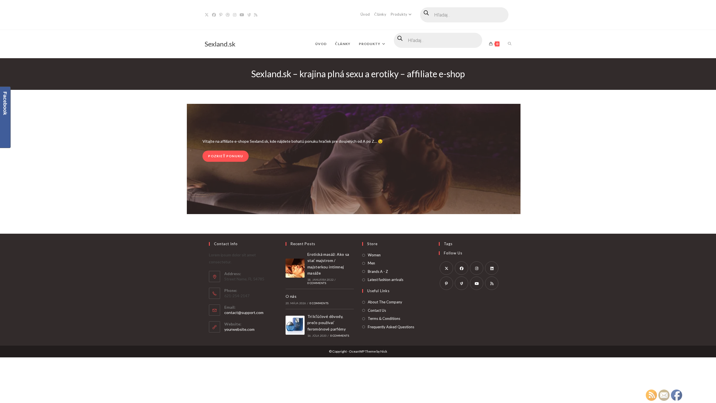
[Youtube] (242, 15)
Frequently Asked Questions (391, 327)
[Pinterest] (221, 15)
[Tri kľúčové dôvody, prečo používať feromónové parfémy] (295, 325)
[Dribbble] (227, 15)
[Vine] (249, 15)
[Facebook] (214, 15)
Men (371, 263)
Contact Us (377, 310)
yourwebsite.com (239, 329)
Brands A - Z (378, 271)
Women (374, 255)
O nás (291, 296)
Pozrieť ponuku (225, 156)
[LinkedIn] (491, 268)
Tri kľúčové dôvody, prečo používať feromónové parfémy (326, 322)
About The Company (385, 302)
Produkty (399, 14)
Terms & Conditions (384, 318)
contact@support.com (243, 312)
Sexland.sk (220, 44)
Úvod (365, 14)
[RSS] (255, 15)
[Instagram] (234, 15)
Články (380, 14)
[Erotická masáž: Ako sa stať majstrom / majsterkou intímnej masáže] (295, 268)
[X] (207, 15)
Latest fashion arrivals (385, 279)
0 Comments (316, 283)
